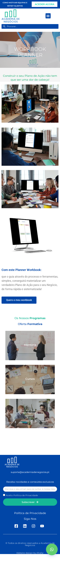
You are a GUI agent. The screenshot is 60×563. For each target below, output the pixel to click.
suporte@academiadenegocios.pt (30, 472)
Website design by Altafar (30, 553)
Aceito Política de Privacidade (22, 495)
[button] (48, 15)
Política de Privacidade (30, 513)
